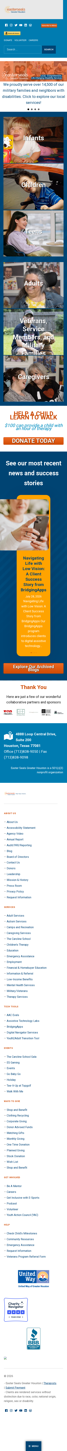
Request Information (19, 897)
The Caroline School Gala (21, 1056)
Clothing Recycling (18, 1115)
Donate (8, 40)
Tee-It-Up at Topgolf (19, 1085)
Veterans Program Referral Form (26, 1256)
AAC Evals (13, 1015)
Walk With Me (15, 1091)
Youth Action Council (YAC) (22, 1215)
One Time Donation (18, 1144)
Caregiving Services (19, 933)
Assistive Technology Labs (23, 1021)
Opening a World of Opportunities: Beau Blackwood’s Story (33, 566)
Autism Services (16, 921)
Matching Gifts (15, 1133)
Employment (14, 962)
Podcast (12, 1203)
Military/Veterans (17, 991)
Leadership (13, 874)
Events (11, 1068)
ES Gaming (13, 1062)
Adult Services (15, 915)
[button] (31, 652)
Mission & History (17, 880)
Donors (11, 868)
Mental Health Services (21, 985)
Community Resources (20, 1239)
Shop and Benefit (17, 1110)
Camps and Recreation (20, 927)
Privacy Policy (15, 891)
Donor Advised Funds (20, 1127)
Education (12, 950)
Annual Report (15, 839)
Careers (33, 40)
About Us (12, 822)
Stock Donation (16, 1156)
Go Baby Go (14, 1074)
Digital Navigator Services (22, 1032)
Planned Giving (16, 1150)
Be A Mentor (14, 1186)
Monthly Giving (15, 1138)
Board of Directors (18, 857)
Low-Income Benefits (20, 979)
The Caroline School (19, 939)
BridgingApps (15, 1026)
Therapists (49, 1383)
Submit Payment (15, 1387)
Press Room (14, 885)
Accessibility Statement (21, 827)
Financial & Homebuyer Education (27, 967)
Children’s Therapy (18, 944)
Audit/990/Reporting (19, 845)
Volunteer (20, 40)
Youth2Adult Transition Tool (23, 1038)
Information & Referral (20, 973)
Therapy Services (17, 996)
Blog (9, 851)
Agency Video (15, 833)
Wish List (12, 1161)
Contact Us (13, 862)
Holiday (11, 1079)
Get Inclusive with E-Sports (23, 1197)
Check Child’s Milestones (22, 1233)
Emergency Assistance (20, 956)
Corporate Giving (17, 1121)
